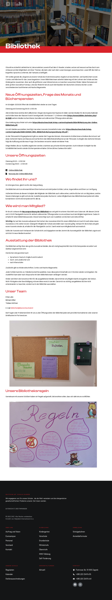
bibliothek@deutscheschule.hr (22, 308)
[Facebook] (75, 584)
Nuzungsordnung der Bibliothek (35, 211)
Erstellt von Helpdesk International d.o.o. (20, 519)
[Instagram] (80, 584)
